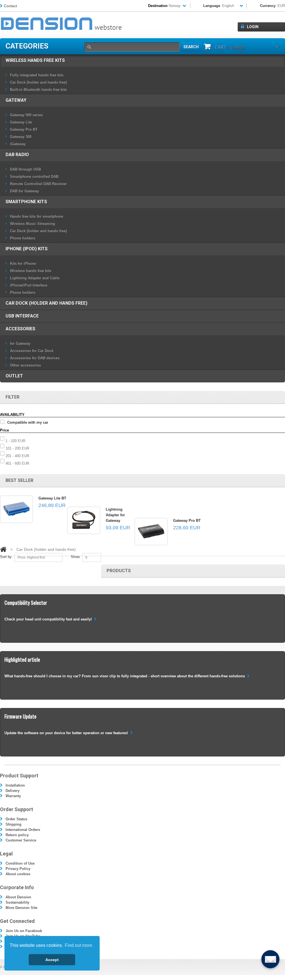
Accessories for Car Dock (31, 351)
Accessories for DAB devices (35, 358)
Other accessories (25, 365)
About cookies (18, 874)
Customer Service (21, 840)
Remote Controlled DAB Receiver (38, 184)
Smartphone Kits (26, 201)
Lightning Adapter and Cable (35, 278)
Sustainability (17, 902)
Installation (15, 785)
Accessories (20, 328)
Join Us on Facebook (24, 931)
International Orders (23, 830)
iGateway (18, 144)
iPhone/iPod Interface (28, 285)
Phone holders (22, 238)
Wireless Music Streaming (32, 224)
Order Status (16, 819)
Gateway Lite (21, 122)
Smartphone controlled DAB (34, 176)
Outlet (14, 376)
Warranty (13, 796)
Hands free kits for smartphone (36, 216)
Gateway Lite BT (52, 498)
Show (75, 557)
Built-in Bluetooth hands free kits (38, 90)
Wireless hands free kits (35, 60)
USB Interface (22, 316)
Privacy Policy (18, 869)
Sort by (6, 557)
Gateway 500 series (26, 115)
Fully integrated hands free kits (36, 75)
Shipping (13, 824)
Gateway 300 (20, 137)
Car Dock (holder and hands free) (38, 82)
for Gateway (20, 343)
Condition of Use (20, 863)
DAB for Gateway (24, 191)
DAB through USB (25, 169)
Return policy (17, 835)
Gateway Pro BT (24, 129)
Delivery (12, 791)
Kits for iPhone (23, 263)
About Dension (18, 897)
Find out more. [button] (79, 945)
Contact (10, 6)
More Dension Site (21, 908)
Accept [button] (52, 959)
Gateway (16, 100)
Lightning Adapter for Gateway (115, 515)
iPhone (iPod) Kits (27, 248)
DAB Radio (17, 154)
